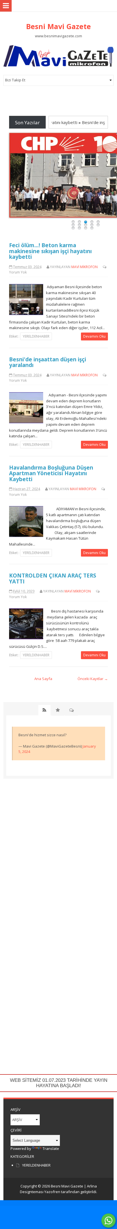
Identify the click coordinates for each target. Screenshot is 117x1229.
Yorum (14, 272)
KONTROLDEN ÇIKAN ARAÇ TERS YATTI (52, 578)
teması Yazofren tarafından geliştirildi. (64, 1191)
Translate (51, 1148)
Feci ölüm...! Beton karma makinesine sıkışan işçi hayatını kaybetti (50, 251)
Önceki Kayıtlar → (93, 678)
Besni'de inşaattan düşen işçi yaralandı (47, 362)
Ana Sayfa (43, 678)
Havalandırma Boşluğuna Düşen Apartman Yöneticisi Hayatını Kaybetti (51, 473)
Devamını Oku (94, 336)
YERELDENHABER (36, 336)
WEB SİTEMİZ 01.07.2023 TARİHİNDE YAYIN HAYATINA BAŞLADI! (58, 1083)
